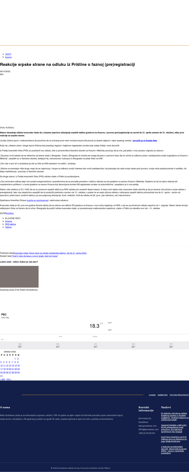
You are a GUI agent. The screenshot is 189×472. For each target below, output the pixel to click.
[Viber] (41, 78)
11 (4, 365)
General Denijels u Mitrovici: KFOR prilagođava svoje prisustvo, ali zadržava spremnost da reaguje (174, 428)
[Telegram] (32, 78)
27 (10, 372)
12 (7, 365)
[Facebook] (178, 22)
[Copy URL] (50, 78)
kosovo (8, 57)
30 (18, 372)
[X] (13, 78)
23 (18, 368)
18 (4, 368)
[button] (186, 35)
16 (18, 365)
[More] (59, 78)
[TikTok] (184, 22)
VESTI (8, 54)
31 (1, 375)
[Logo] (9, 394)
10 (1, 365)
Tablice (8, 227)
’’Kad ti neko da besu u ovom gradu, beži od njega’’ (35, 255)
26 (7, 372)
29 (16, 372)
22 (16, 368)
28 (13, 372)
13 (10, 365)
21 (13, 368)
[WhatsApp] (23, 78)
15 (16, 365)
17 (1, 368)
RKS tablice (10, 224)
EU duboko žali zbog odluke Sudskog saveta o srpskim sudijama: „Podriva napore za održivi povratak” (175, 416)
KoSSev (10, 213)
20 (10, 368)
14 (13, 365)
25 (4, 372)
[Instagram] (181, 22)
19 (7, 368)
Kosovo (8, 221)
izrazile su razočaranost (37, 200)
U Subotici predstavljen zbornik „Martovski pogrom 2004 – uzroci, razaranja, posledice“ (174, 449)
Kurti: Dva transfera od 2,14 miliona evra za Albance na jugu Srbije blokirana (174, 439)
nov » (9, 379)
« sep (2, 379)
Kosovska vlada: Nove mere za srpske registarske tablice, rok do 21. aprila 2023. (50, 253)
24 (1, 372)
